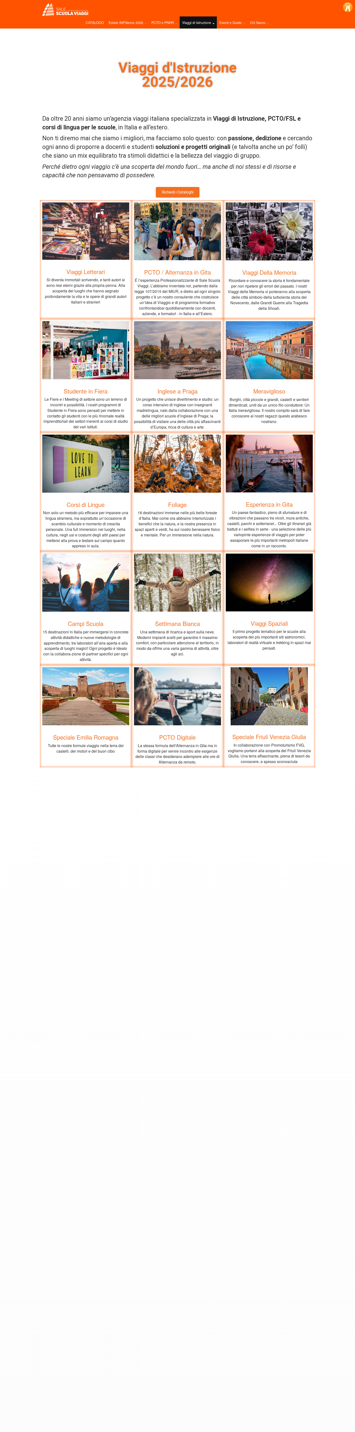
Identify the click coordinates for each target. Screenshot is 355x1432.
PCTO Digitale (177, 737)
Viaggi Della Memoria (269, 272)
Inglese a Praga (177, 391)
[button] (177, 192)
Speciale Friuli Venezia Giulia (269, 737)
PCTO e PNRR (163, 22)
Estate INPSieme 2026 (126, 22)
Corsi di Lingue (86, 504)
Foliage (177, 504)
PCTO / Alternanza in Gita (177, 272)
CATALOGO (95, 22)
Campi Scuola (85, 623)
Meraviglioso (269, 391)
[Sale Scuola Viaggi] (64, 10)
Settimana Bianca (177, 623)
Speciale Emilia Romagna (85, 737)
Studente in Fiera (85, 390)
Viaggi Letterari (85, 271)
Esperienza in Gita (269, 504)
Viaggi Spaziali (269, 623)
